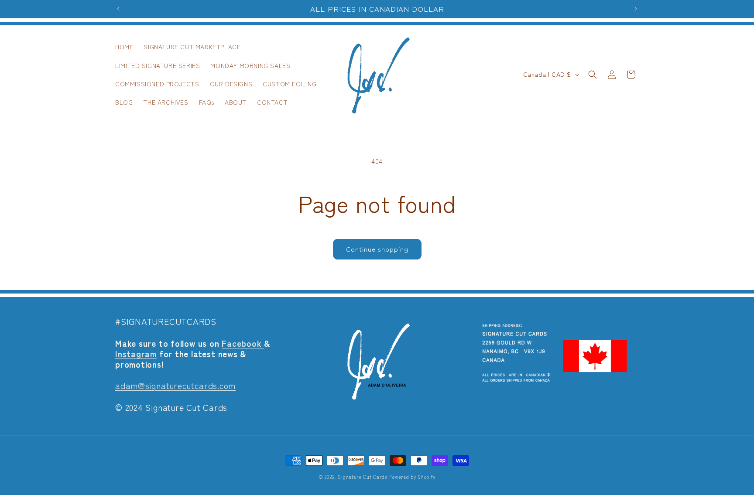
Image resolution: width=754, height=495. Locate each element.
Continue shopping (377, 248)
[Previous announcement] (118, 8)
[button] (592, 74)
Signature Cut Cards (362, 476)
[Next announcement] (635, 8)
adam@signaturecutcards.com (175, 385)
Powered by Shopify (412, 476)
